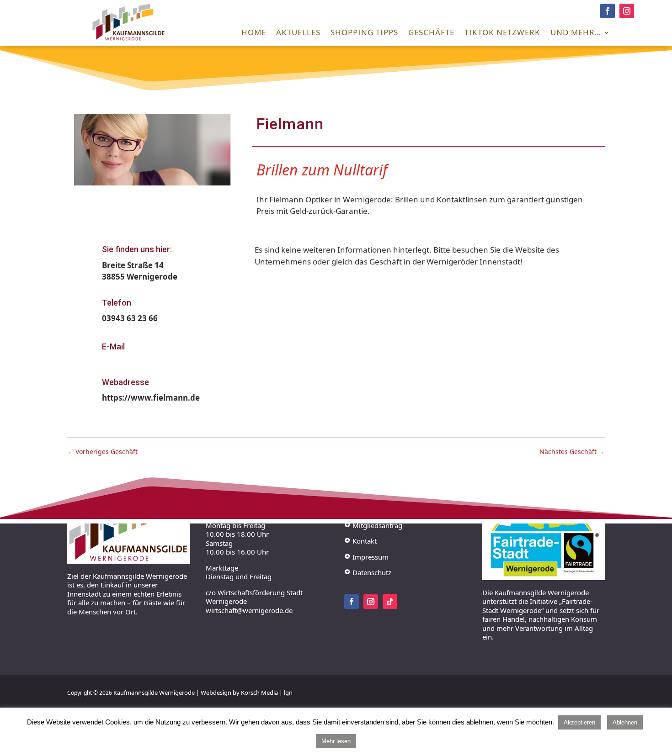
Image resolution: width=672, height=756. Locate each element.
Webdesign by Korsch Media (239, 692)
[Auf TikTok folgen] (390, 601)
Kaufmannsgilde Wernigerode (154, 692)
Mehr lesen (336, 741)
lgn (288, 692)
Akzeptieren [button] (579, 722)
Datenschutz (367, 572)
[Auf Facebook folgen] (607, 11)
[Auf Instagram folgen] (626, 11)
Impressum (366, 556)
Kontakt (360, 540)
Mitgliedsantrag (373, 524)
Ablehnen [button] (625, 722)
